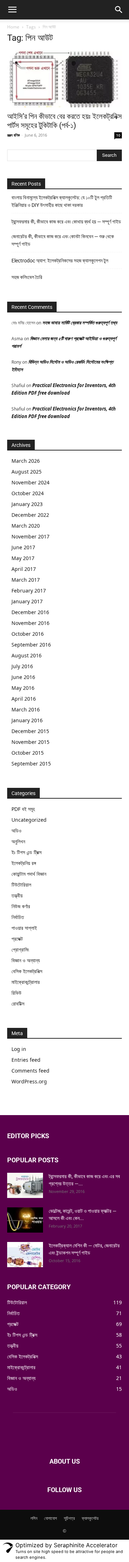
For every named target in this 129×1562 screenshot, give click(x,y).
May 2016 (22, 687)
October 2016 (27, 633)
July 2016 (22, 666)
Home (13, 27)
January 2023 (27, 504)
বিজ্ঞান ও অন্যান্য (25, 960)
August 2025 (26, 471)
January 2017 (27, 601)
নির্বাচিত (17, 917)
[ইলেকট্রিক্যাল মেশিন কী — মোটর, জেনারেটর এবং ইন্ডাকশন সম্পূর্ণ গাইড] (25, 1254)
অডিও (16, 830)
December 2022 (30, 514)
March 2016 (25, 709)
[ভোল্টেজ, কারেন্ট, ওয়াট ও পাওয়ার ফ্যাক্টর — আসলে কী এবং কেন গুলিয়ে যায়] (25, 1220)
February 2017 (28, 590)
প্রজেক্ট (17, 938)
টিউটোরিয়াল (21, 884)
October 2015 (27, 752)
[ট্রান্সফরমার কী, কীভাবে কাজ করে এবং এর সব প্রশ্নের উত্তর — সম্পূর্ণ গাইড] (25, 1185)
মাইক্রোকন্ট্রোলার (25, 982)
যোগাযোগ (50, 1518)
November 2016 (30, 623)
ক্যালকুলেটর (90, 1518)
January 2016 (27, 720)
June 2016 (23, 677)
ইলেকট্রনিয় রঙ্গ (23, 863)
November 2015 (30, 741)
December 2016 (30, 612)
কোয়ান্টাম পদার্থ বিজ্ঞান (28, 873)
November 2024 (30, 482)
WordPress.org (29, 1081)
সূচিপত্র (69, 1518)
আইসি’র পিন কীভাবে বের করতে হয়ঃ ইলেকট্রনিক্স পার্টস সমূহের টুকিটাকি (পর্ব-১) (64, 121)
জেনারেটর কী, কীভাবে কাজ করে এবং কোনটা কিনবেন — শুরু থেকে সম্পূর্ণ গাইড (62, 240)
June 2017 (23, 547)
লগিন (33, 1518)
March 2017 (25, 579)
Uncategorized (29, 819)
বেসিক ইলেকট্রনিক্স (26, 971)
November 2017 (30, 536)
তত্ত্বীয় (17, 895)
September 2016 (31, 644)
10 (118, 135)
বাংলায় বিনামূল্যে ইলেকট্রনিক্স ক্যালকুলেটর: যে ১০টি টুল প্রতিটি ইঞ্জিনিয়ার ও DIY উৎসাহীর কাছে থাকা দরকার (61, 201)
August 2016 (26, 655)
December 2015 (30, 731)
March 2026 (25, 460)
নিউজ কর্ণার (20, 906)
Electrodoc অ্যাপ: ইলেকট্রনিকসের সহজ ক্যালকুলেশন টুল (59, 260)
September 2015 (31, 763)
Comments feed (30, 1070)
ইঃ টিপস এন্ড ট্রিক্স (26, 852)
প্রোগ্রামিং (20, 949)
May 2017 (22, 558)
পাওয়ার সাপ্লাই (24, 927)
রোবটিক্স (17, 1003)
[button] (12, 9)
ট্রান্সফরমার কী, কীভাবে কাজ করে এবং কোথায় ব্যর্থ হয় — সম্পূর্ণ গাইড (66, 222)
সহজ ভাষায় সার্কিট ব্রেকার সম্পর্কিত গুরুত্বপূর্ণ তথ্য (79, 322)
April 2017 (23, 568)
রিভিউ (16, 992)
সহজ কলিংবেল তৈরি (26, 277)
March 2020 (25, 525)
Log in (18, 1049)
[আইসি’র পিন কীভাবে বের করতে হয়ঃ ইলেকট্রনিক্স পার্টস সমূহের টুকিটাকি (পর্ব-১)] (64, 78)
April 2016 (23, 698)
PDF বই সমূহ (23, 809)
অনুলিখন (18, 841)
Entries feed (25, 1059)
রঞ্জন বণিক (13, 135)
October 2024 (27, 493)
